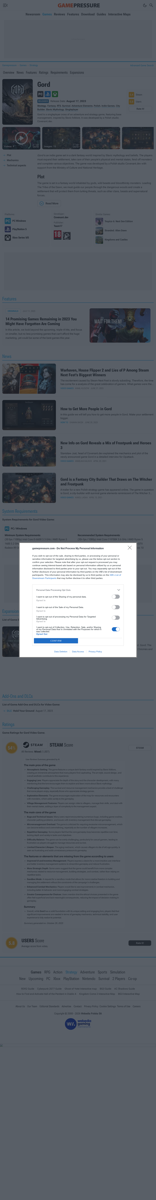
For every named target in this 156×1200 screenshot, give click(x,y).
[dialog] (78, 600)
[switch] (116, 597)
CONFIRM (56, 641)
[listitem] (78, 590)
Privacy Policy (95, 651)
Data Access (78, 651)
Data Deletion (60, 651)
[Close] (131, 549)
